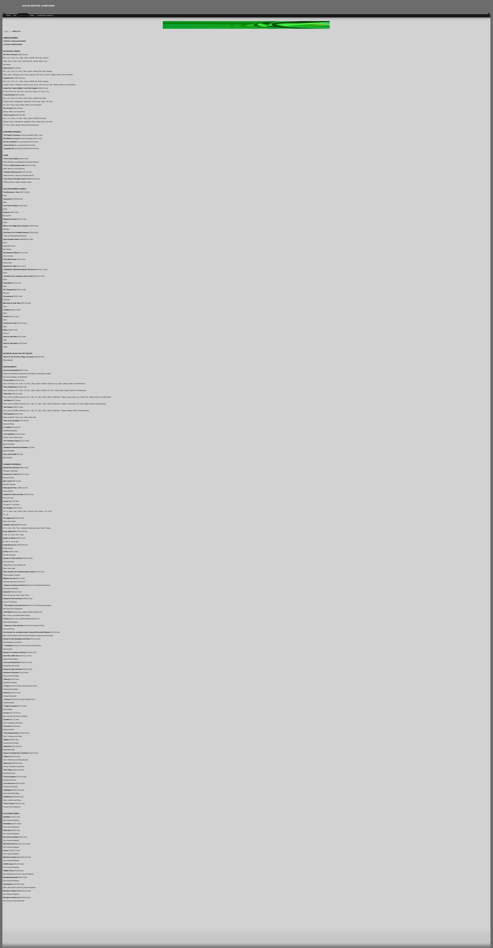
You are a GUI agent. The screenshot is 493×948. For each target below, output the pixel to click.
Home (6, 31)
